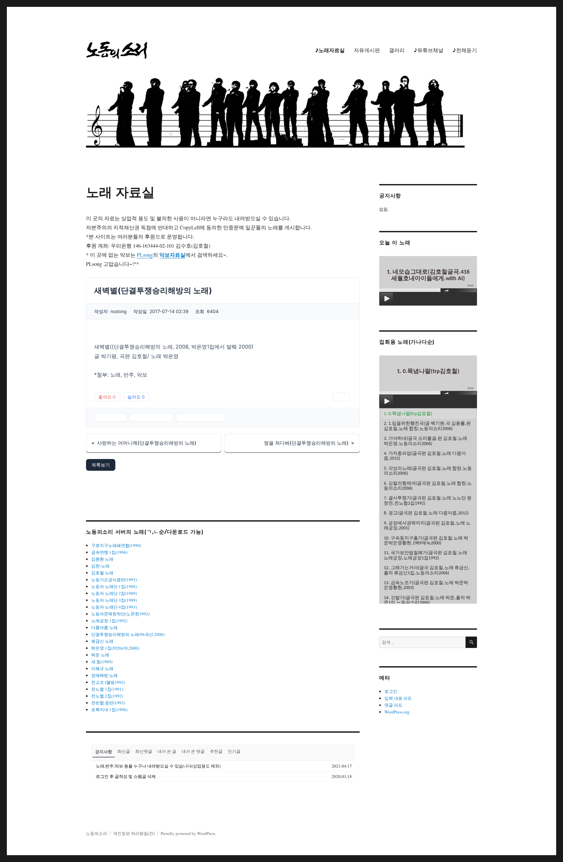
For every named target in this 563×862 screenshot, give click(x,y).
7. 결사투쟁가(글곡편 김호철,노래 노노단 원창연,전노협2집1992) (427, 501)
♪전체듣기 (465, 50)
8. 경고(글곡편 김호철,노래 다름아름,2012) (426, 513)
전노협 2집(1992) (107, 696)
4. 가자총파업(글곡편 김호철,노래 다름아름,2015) (425, 456)
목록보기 (101, 464)
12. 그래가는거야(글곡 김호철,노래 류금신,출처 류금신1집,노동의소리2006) (426, 570)
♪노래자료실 (330, 50)
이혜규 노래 (102, 668)
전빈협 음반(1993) (108, 703)
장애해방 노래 (104, 675)
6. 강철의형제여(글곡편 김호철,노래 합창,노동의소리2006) (428, 486)
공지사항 (103, 751)
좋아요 (107, 396)
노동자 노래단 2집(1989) (114, 593)
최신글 (123, 751)
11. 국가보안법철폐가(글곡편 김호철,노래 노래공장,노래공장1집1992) (425, 555)
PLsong (145, 254)
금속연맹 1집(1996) (109, 552)
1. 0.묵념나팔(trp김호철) (408, 413)
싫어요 (136, 396)
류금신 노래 (102, 641)
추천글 (216, 751)
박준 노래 (100, 655)
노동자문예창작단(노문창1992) (120, 614)
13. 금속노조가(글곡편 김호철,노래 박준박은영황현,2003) (426, 585)
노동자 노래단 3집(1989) (114, 600)
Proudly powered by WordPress (188, 833)
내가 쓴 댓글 (193, 751)
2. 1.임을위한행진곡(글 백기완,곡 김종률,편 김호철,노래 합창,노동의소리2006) (427, 426)
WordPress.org (397, 712)
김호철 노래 (102, 573)
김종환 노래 (102, 559)
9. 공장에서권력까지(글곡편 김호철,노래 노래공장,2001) (427, 526)
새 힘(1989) (101, 662)
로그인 (390, 691)
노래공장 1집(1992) (109, 621)
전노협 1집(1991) (107, 689)
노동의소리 (96, 833)
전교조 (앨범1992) (108, 682)
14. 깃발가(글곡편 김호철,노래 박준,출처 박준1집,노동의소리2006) (427, 600)
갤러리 (397, 50)
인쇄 (341, 396)
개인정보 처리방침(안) (134, 833)
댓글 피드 (393, 705)
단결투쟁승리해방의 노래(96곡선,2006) (128, 634)
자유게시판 (367, 50)
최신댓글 (143, 751)
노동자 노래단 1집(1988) (114, 586)
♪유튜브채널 (428, 50)
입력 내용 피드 (398, 698)
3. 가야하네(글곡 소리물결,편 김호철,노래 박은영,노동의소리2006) (425, 441)
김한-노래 (100, 566)
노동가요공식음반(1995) (114, 579)
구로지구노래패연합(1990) (116, 545)
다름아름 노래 (104, 627)
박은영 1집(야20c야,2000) (115, 648)
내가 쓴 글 (166, 751)
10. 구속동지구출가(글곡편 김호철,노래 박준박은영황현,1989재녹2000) (426, 541)
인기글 (234, 751)
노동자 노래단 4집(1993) (114, 607)
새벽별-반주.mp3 (151, 417)
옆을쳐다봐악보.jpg (201, 417)
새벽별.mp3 (110, 417)
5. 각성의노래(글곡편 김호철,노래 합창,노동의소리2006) (428, 471)
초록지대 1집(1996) (109, 709)
